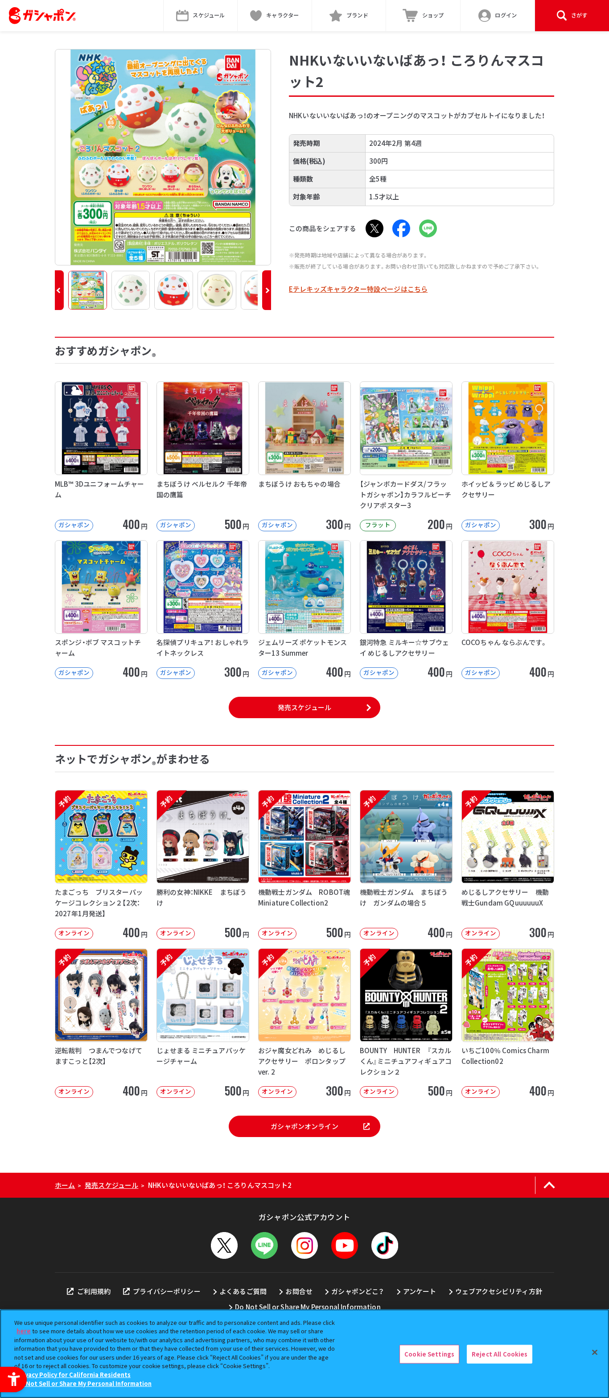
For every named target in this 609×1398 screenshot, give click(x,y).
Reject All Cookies (499, 1354)
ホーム (65, 1185)
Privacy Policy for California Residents (73, 1374)
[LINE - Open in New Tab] (428, 228)
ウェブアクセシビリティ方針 (498, 1291)
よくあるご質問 (243, 1291)
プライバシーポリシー (167, 1291)
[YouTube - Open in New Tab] (344, 1245)
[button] (59, 290)
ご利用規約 (94, 1291)
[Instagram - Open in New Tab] (304, 1245)
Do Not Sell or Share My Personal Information (308, 1306)
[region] (304, 1353)
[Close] (595, 1352)
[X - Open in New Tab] (374, 228)
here (23, 1331)
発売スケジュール (304, 707)
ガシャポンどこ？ (357, 1291)
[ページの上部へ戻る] (549, 1185)
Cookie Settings (429, 1354)
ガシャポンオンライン (304, 1126)
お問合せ (299, 1291)
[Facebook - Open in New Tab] (401, 228)
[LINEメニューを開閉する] (264, 1245)
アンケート (419, 1291)
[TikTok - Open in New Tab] (384, 1245)
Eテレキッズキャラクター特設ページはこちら (358, 289)
